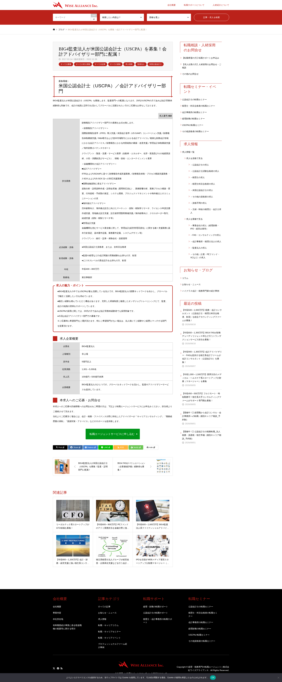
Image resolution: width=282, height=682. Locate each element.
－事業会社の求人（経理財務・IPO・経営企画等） (204, 227)
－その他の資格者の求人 (201, 196)
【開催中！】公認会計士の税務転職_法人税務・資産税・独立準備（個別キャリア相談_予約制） (201, 435)
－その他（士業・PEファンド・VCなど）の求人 (205, 256)
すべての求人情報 (83, 64)
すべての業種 (66, 64)
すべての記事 (100, 64)
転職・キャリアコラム (108, 625)
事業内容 (57, 613)
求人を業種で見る (194, 219)
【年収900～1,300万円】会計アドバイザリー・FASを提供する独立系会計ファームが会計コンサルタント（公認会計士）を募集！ (202, 357)
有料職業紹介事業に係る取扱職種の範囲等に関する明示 (67, 627)
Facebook (58, 668)
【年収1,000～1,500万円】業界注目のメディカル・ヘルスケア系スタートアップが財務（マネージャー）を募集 (201, 378)
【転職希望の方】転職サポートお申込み (200, 58)
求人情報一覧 (188, 152)
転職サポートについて (194, 5)
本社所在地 (58, 619)
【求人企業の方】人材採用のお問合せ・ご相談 (201, 66)
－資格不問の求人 (198, 203)
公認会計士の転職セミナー (194, 99)
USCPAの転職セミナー (192, 125)
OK (213, 677)
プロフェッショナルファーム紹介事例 (112, 645)
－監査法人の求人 (198, 248)
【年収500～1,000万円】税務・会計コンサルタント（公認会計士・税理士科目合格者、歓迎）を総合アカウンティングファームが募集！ (202, 315)
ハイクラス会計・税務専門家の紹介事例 (200, 291)
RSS (62, 668)
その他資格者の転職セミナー (195, 131)
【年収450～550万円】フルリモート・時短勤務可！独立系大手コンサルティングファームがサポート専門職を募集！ (201, 397)
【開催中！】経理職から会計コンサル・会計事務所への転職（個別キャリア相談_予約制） (201, 416)
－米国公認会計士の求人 (201, 190)
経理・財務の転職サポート (155, 606)
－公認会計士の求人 (199, 165)
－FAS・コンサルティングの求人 (205, 235)
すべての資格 (115, 64)
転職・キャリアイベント (109, 638)
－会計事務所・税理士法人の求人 (205, 241)
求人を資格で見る (194, 158)
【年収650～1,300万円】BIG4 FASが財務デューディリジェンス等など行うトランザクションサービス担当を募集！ (201, 336)
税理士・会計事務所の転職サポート (157, 621)
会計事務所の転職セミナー (194, 112)
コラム (185, 278)
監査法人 (141, 64)
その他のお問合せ (190, 74)
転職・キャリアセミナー (109, 631)
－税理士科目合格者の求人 (202, 184)
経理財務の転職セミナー (193, 118)
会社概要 (171, 5)
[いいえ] (278, 677)
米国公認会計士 (155, 64)
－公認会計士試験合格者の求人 (204, 171)
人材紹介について (221, 5)
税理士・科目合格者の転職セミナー (198, 106)
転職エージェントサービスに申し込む (112, 434)
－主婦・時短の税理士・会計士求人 (205, 211)
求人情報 (128, 64)
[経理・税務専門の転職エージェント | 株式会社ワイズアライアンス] (75, 5)
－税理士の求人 (197, 177)
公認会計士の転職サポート (155, 613)
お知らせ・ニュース (191, 284)
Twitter (54, 668)
